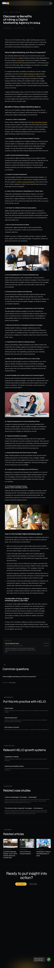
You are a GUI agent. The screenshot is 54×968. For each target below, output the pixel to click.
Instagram (46, 643)
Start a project (12, 682)
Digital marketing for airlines (31, 74)
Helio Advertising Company (39, 122)
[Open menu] (50, 3)
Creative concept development (26, 182)
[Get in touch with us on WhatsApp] (48, 959)
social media (20, 60)
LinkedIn (46, 645)
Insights (5, 12)
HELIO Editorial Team (20, 28)
